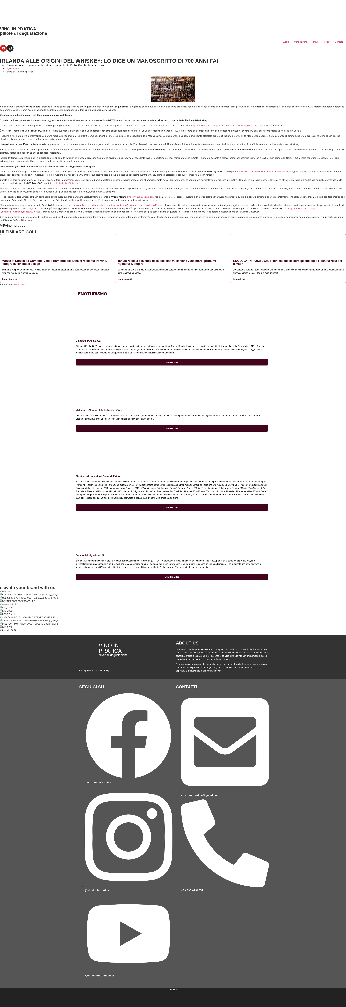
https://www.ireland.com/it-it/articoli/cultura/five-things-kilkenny (224, 125)
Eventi (285, 41)
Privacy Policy (86, 670)
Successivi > (20, 284)
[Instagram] (10, 48)
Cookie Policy (102, 670)
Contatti (339, 41)
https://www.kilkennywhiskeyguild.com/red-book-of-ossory (263, 171)
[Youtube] (3, 48)
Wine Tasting (300, 41)
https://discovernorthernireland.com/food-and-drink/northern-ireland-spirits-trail (115, 205)
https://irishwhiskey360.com (63, 183)
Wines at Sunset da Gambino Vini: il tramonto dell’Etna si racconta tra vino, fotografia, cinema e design (54, 262)
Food (327, 41)
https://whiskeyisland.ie (139, 196)
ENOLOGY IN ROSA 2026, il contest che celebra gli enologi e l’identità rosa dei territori (287, 262)
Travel (316, 41)
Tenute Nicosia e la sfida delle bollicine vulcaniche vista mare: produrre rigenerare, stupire (167, 262)
